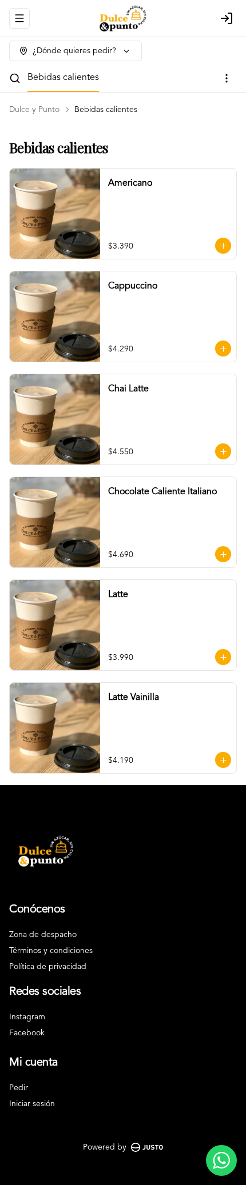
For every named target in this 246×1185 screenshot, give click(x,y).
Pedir (18, 1088)
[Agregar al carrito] (223, 246)
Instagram (27, 1017)
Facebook (27, 1033)
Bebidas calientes (63, 77)
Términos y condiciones (51, 951)
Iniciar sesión (32, 1104)
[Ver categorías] (226, 78)
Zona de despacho (43, 935)
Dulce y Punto (34, 110)
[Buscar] (15, 78)
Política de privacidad (47, 967)
